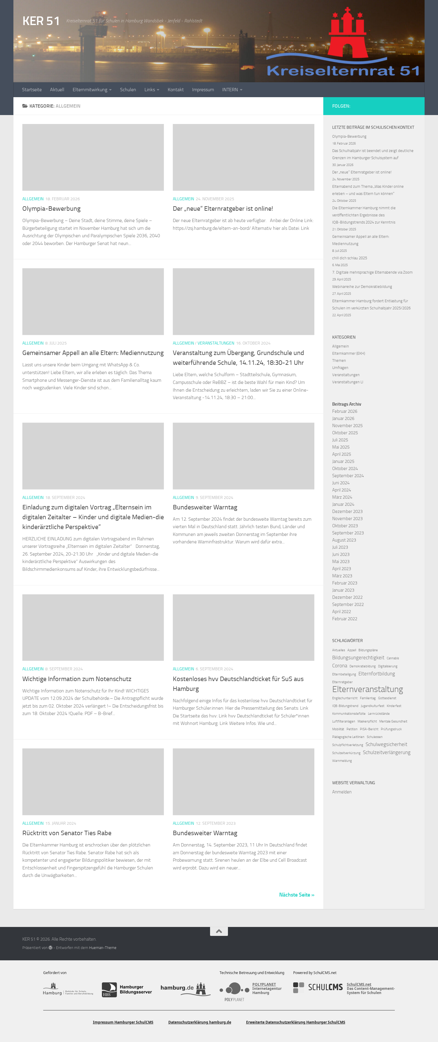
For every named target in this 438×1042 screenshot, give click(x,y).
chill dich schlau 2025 (349, 258)
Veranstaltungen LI (347, 382)
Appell (351, 650)
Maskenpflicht (367, 721)
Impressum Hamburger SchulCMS (123, 1022)
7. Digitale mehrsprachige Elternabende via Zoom (372, 272)
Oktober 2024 (345, 468)
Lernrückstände (379, 714)
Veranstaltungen (216, 343)
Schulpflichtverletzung (347, 745)
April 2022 (341, 611)
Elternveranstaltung (367, 689)
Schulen (128, 89)
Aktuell (57, 89)
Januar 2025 (343, 461)
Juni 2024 (341, 483)
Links (150, 89)
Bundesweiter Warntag (205, 507)
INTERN (230, 89)
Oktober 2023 (345, 525)
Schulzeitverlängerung (387, 752)
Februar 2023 (344, 583)
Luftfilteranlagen (343, 721)
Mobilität (338, 729)
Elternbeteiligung (344, 674)
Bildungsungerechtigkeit (358, 657)
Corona (339, 666)
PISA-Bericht (369, 729)
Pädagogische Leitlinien (348, 737)
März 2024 (342, 497)
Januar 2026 (343, 418)
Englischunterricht (345, 698)
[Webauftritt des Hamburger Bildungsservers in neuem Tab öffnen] (127, 989)
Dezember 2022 (347, 597)
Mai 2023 (341, 561)
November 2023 (347, 518)
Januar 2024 (343, 504)
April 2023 (341, 568)
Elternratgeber (342, 682)
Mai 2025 (341, 447)
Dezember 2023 (347, 511)
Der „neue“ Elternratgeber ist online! (223, 209)
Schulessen (375, 737)
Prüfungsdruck (391, 729)
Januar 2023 (343, 590)
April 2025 (341, 454)
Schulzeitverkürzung (346, 753)
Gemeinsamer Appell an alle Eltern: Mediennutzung (93, 353)
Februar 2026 (344, 411)
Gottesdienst (387, 698)
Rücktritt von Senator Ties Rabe (66, 833)
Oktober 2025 (345, 432)
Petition (352, 729)
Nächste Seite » (296, 894)
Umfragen (340, 367)
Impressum (203, 89)
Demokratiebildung (363, 666)
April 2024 (341, 490)
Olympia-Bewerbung (51, 209)
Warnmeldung (342, 761)
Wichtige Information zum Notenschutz (76, 679)
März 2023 (342, 576)
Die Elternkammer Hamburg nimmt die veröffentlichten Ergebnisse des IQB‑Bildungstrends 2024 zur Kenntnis (364, 215)
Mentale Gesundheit (393, 721)
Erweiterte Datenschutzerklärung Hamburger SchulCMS (295, 1022)
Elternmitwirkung (90, 89)
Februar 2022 (344, 618)
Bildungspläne (368, 650)
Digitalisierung (387, 666)
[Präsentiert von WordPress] (50, 948)
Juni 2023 (341, 554)
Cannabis (393, 658)
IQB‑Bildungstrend (345, 706)
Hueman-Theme (103, 947)
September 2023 (348, 533)
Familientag (368, 698)
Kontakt (176, 89)
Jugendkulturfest (372, 706)
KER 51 (41, 20)
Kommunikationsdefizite (349, 714)
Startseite (32, 89)
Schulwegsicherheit (386, 744)
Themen (339, 360)
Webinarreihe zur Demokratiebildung (362, 286)
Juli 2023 (340, 547)
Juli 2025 (340, 440)
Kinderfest (394, 706)
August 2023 (344, 540)
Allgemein (33, 198)
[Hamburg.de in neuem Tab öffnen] (186, 989)
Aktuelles (338, 650)
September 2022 (348, 604)
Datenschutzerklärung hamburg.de (199, 1022)
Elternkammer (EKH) (348, 353)
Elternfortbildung (376, 674)
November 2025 (347, 425)
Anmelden (342, 792)
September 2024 (348, 475)
